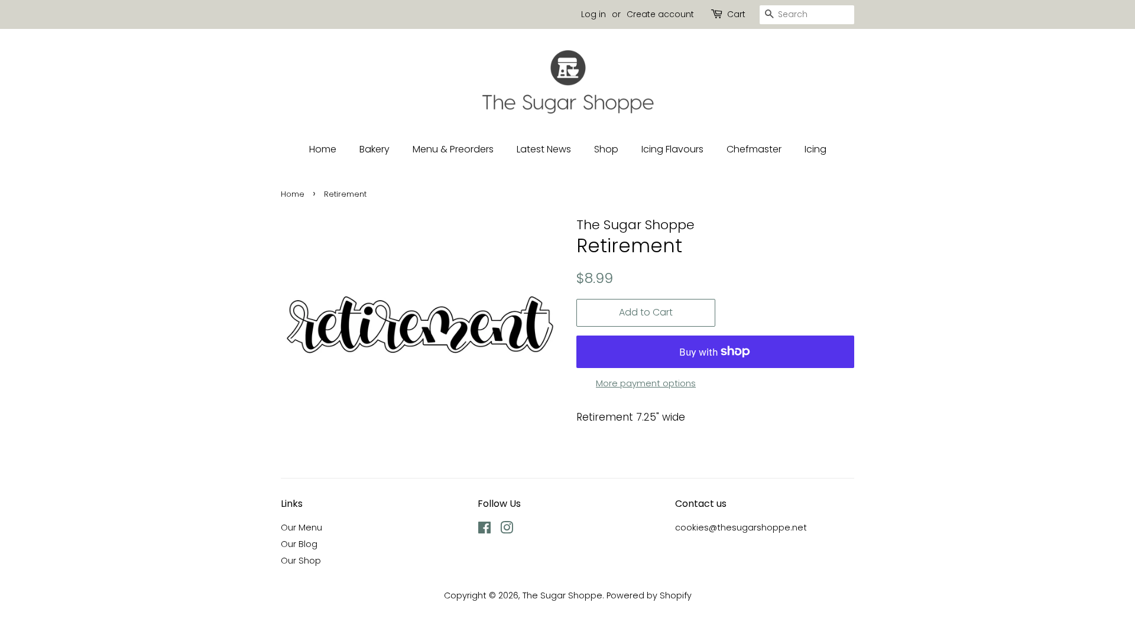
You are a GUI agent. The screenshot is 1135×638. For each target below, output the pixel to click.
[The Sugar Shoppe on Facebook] (484, 530)
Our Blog (299, 544)
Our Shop (301, 561)
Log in (593, 14)
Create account (660, 14)
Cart (736, 14)
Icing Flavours (672, 149)
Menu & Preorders (453, 149)
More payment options (646, 383)
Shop (606, 149)
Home (322, 149)
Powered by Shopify (649, 595)
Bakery (374, 149)
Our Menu (301, 527)
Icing (815, 149)
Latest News (544, 149)
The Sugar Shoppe (562, 595)
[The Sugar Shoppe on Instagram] (506, 530)
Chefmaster (754, 149)
